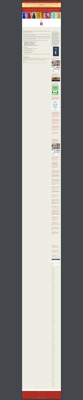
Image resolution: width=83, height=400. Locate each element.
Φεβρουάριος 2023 (53, 308)
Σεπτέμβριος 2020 (53, 337)
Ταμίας (41, 59)
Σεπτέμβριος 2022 (53, 314)
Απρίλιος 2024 (53, 295)
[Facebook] (40, 397)
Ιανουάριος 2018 (53, 372)
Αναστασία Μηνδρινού (27, 58)
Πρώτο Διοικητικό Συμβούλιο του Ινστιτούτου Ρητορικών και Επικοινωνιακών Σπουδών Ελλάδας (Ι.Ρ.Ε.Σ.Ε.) (36, 60)
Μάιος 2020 (53, 342)
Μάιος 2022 (53, 316)
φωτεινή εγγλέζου (43, 59)
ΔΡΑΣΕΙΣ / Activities (40, 9)
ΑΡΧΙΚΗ (25, 9)
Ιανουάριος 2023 (53, 309)
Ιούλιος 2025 (53, 279)
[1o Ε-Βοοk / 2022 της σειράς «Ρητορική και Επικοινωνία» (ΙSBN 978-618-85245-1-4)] (56, 173)
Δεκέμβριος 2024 (53, 287)
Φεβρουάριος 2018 (53, 371)
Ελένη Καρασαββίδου (45, 58)
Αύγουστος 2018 (53, 365)
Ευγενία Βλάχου (48, 58)
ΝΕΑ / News (45, 9)
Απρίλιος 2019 (53, 356)
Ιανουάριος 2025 (53, 286)
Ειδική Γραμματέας (41, 58)
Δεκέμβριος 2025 (53, 274)
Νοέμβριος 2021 (53, 323)
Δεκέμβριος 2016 (53, 385)
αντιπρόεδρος (30, 58)
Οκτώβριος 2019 (53, 350)
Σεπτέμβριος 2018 (53, 364)
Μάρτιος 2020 (53, 344)
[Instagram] (42, 397)
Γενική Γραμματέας (33, 58)
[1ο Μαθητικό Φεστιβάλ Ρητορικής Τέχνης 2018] (56, 252)
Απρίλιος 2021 (53, 329)
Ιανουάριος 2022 (53, 321)
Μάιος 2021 (53, 328)
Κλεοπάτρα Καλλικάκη (25, 59)
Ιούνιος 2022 (53, 315)
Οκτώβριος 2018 (53, 363)
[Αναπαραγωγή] (52, 80)
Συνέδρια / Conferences (42, 11)
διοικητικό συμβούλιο (37, 58)
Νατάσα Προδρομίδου (33, 59)
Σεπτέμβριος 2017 (53, 377)
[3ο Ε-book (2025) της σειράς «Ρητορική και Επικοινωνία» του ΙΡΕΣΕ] (56, 189)
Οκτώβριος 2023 (53, 302)
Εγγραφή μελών (49, 11)
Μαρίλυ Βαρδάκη (28, 59)
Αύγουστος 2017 (53, 378)
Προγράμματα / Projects (35, 11)
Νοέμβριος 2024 (53, 288)
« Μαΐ (52, 265)
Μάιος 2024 (53, 294)
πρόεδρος (40, 59)
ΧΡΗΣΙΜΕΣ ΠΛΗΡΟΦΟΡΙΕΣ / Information (53, 9)
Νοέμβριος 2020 (53, 335)
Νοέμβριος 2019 (53, 349)
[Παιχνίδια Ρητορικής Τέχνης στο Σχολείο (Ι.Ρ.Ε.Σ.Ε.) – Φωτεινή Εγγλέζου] (56, 159)
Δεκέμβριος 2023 (53, 300)
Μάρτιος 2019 (53, 357)
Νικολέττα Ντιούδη (37, 59)
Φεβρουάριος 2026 (53, 272)
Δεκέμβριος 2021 (53, 322)
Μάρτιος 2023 (53, 307)
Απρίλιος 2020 (53, 343)
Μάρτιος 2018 (53, 370)
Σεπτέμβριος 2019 (53, 351)
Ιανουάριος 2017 (53, 384)
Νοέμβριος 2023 (53, 301)
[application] (56, 79)
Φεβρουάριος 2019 (53, 358)
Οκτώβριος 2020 (53, 336)
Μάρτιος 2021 (53, 330)
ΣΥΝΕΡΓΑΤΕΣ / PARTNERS (28, 11)
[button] (56, 79)
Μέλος (30, 59)
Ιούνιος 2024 (53, 293)
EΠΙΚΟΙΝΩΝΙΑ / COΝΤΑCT (55, 11)
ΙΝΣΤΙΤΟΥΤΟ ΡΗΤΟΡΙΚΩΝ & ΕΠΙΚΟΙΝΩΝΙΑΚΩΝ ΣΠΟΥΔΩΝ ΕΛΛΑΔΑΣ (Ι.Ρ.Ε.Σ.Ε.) (41, 4)
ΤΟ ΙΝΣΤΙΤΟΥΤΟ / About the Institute (32, 9)
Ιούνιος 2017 (53, 379)
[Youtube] (41, 397)
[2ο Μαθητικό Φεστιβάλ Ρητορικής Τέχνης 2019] (56, 247)
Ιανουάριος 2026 (53, 273)
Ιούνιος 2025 (53, 280)
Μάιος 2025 (53, 281)
